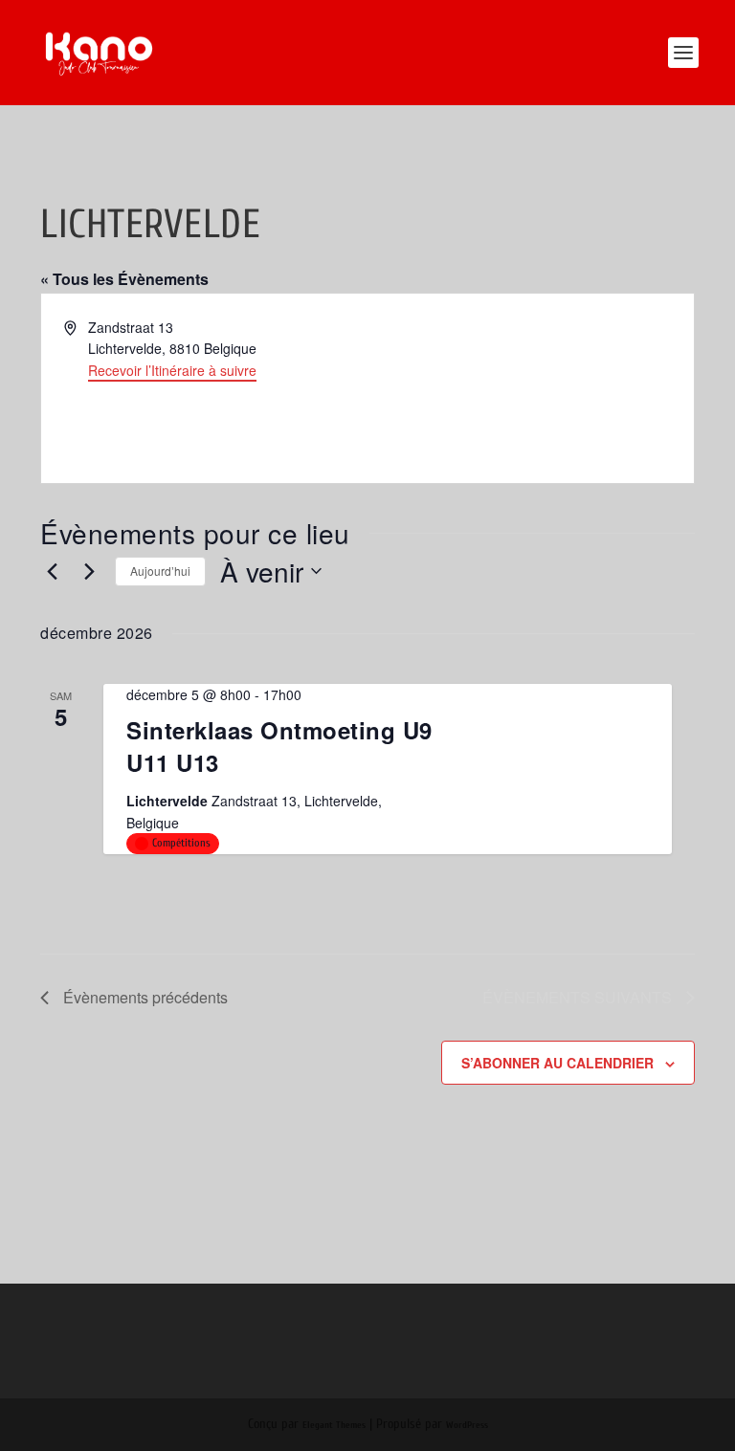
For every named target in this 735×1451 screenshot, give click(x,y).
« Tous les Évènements (124, 279)
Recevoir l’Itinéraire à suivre (172, 370)
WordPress (467, 1425)
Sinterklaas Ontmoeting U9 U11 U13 (279, 746)
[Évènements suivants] (89, 571)
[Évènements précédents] (51, 571)
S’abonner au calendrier (557, 1062)
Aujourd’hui (160, 570)
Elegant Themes (334, 1425)
